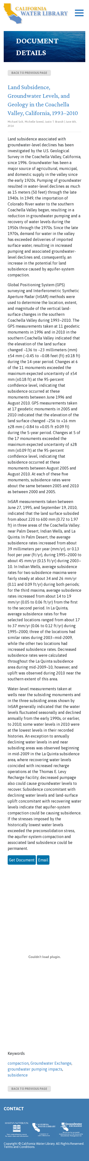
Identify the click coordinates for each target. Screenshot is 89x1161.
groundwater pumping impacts (35, 1069)
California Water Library (35, 13)
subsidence (18, 1075)
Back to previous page (29, 73)
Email (43, 860)
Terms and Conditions (19, 1147)
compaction (18, 1063)
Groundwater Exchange (50, 1063)
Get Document (22, 860)
